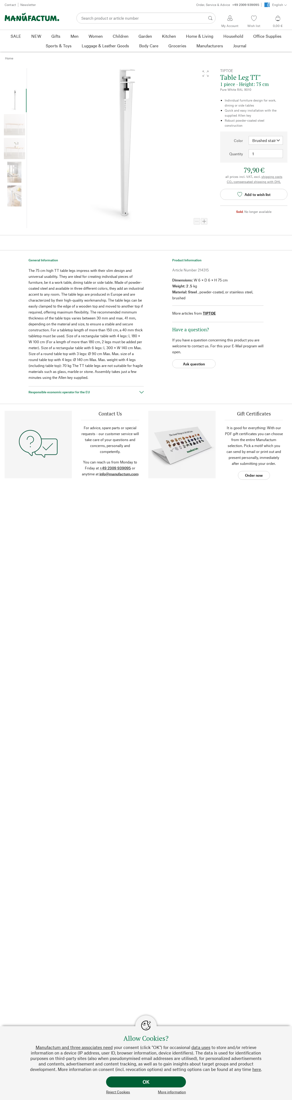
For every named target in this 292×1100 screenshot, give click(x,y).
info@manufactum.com (118, 474)
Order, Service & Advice (227, 5)
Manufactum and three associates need (74, 1047)
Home (9, 58)
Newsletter (28, 5)
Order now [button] (254, 475)
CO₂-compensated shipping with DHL (254, 182)
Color (238, 140)
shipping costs (271, 177)
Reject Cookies (118, 1092)
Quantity (236, 154)
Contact (10, 5)
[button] (205, 73)
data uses (200, 1047)
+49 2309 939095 (115, 468)
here (256, 1069)
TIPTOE (209, 313)
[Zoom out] (197, 221)
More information (172, 1092)
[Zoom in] (204, 221)
